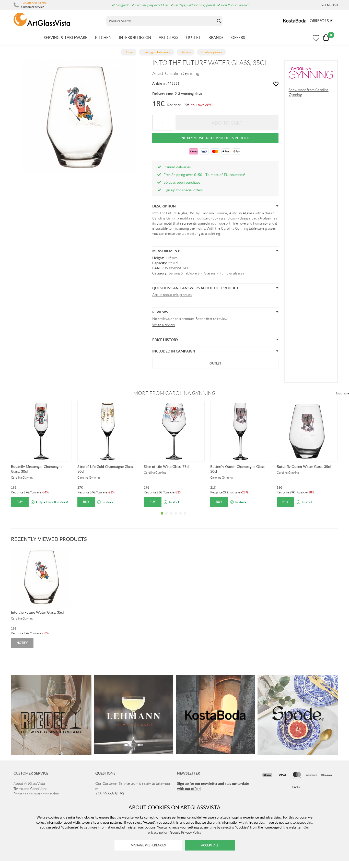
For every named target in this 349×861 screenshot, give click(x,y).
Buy (20, 502)
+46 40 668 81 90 (33, 3)
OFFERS (238, 37)
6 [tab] (185, 517)
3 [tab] (171, 517)
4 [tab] (176, 517)
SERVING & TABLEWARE (65, 37)
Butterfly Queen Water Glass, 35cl (304, 466)
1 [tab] (162, 517)
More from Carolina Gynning (174, 393)
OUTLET (193, 37)
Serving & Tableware (184, 273)
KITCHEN (103, 37)
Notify (22, 643)
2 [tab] (166, 517)
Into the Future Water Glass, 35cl (37, 612)
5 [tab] (180, 517)
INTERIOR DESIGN (135, 37)
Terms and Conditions (30, 789)
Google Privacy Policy (185, 832)
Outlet (215, 363)
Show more (342, 393)
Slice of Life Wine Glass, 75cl (166, 466)
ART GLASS (168, 37)
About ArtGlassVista (29, 783)
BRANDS (216, 37)
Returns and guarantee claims (36, 794)
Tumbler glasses (232, 273)
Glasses (209, 273)
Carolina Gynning (182, 73)
